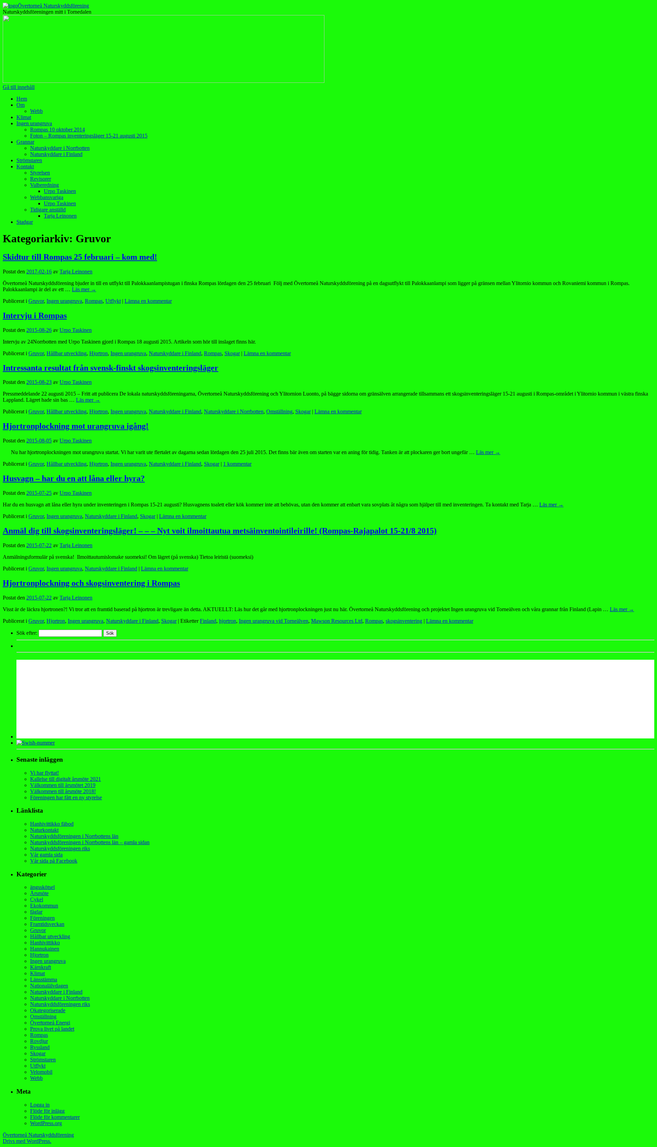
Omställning (279, 411)
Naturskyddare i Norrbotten (60, 148)
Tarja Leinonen (60, 216)
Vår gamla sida (46, 855)
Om (20, 105)
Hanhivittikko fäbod (52, 824)
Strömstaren (29, 160)
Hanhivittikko (45, 942)
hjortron (227, 621)
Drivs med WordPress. (27, 1141)
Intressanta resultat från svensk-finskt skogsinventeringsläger (110, 367)
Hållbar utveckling (67, 353)
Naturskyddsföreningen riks (60, 848)
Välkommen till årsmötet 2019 (62, 785)
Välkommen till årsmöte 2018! (63, 791)
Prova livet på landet (52, 1029)
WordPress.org (46, 1123)
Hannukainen (44, 949)
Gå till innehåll (19, 87)
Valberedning (44, 185)
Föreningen (42, 918)
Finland (208, 621)
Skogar (232, 353)
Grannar (25, 142)
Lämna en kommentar (148, 301)
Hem (21, 99)
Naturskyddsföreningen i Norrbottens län (74, 836)
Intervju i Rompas (35, 315)
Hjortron (98, 353)
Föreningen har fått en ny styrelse (66, 797)
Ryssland (40, 1047)
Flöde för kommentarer (55, 1117)
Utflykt (113, 301)
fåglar (36, 912)
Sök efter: (26, 633)
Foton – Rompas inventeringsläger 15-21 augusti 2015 (88, 136)
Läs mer (84, 289)
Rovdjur (39, 1041)
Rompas (94, 301)
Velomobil (41, 1072)
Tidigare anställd (48, 209)
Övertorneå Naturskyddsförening (53, 6)
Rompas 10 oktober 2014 (57, 129)
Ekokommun (44, 905)
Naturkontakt (44, 830)
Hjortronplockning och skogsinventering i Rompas (91, 583)
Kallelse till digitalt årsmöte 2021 (65, 779)
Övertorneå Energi (50, 1023)
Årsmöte (39, 893)
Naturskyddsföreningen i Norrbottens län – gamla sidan (90, 842)
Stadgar (24, 222)
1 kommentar (237, 464)
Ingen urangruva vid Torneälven (273, 621)
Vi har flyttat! (44, 773)
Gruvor (36, 301)
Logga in (40, 1105)
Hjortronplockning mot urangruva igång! (76, 426)
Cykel (36, 899)
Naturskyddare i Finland (56, 154)
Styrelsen (40, 173)
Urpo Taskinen (60, 191)
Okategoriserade (47, 1010)
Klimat (23, 117)
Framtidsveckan (47, 924)
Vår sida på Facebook (53, 861)
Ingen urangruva (34, 123)
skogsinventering (404, 621)
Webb (36, 111)
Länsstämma (43, 979)
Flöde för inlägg (47, 1111)
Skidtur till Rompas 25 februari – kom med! (80, 257)
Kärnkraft (40, 967)
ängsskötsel (42, 887)
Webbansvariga (46, 197)
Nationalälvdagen (49, 986)
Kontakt (25, 166)
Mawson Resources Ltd (336, 621)
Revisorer (40, 179)
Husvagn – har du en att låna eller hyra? (74, 478)
